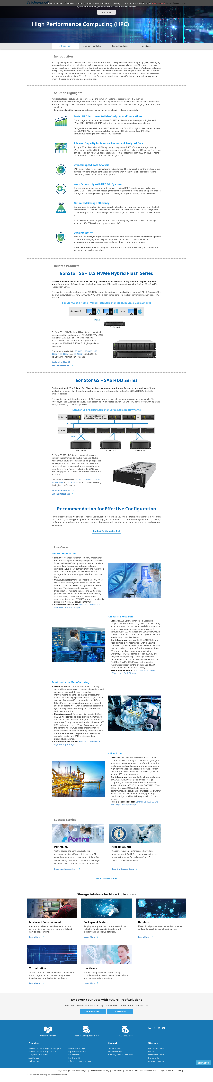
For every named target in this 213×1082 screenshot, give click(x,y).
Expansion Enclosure (77, 1051)
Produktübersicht (48, 1035)
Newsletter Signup (156, 1061)
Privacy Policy (158, 3)
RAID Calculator (125, 1035)
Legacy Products (166, 1070)
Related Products (120, 46)
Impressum (117, 1070)
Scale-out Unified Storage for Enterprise (44, 1048)
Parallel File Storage (76, 1048)
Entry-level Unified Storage (39, 1055)
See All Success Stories (106, 878)
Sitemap (180, 1070)
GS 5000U (78, 351)
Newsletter (120, 1011)
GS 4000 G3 (88, 479)
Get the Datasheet (61, 365)
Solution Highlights (92, 46)
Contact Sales (92, 1011)
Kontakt (151, 1051)
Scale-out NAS (34, 1061)
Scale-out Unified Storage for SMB (42, 1051)
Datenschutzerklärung (99, 1070)
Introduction (65, 46)
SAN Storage (33, 1058)
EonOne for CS (74, 1058)
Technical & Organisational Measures (140, 1070)
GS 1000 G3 (73, 482)
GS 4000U (88, 351)
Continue (106, 12)
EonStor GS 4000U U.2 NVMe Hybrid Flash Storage (77, 606)
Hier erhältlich (154, 1058)
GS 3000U (64, 354)
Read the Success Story (65, 869)
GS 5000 (78, 479)
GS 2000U (78, 354)
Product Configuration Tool (106, 531)
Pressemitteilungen (156, 1055)
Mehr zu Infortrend (156, 1048)
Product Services (115, 1051)
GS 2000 (59, 482)
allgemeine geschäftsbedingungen (72, 1070)
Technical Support (115, 1048)
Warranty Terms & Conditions (120, 1055)
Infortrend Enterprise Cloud (79, 1061)
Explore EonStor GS (61, 362)
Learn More (34, 937)
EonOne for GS (74, 1055)
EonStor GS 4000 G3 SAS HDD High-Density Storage (134, 803)
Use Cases (146, 46)
